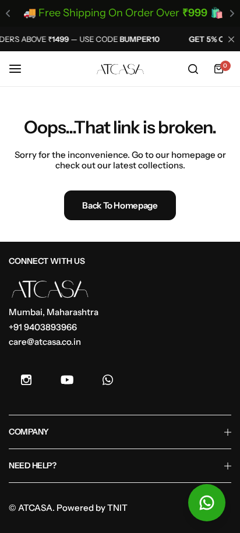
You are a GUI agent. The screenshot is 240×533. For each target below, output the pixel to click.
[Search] (193, 69)
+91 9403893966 (43, 327)
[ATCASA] (120, 69)
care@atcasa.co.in (45, 341)
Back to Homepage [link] (119, 205)
